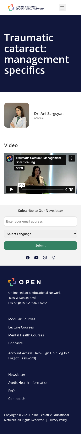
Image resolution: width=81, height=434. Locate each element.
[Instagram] (53, 257)
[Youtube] (36, 257)
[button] (62, 7)
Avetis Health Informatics (28, 382)
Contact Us (17, 398)
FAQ (11, 390)
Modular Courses (21, 319)
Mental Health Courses (26, 335)
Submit (40, 245)
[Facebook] (28, 257)
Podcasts (15, 343)
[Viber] (45, 257)
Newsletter (16, 374)
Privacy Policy (57, 420)
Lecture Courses (21, 327)
